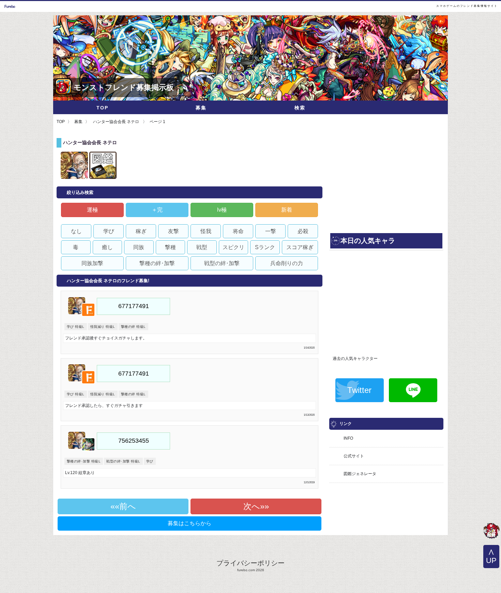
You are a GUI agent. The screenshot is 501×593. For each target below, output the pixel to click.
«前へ (125, 506)
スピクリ (233, 247)
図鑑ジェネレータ (360, 473)
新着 (286, 210)
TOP (102, 107)
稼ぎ (141, 231)
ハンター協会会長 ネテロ (116, 121)
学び (108, 231)
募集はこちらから (189, 523)
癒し (107, 247)
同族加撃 (92, 263)
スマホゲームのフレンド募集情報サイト (467, 5)
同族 (138, 247)
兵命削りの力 (286, 263)
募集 (201, 107)
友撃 (173, 231)
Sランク (265, 247)
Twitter (359, 390)
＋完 (157, 210)
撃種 (170, 247)
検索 (299, 107)
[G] (491, 531)
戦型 (201, 247)
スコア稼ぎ (300, 247)
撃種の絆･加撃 (157, 263)
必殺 (303, 231)
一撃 (270, 231)
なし (76, 231)
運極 (92, 210)
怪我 (205, 231)
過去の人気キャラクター (355, 358)
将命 (238, 231)
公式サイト (354, 456)
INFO (348, 438)
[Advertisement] (386, 184)
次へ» (253, 506)
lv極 (222, 210)
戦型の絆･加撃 (222, 263)
